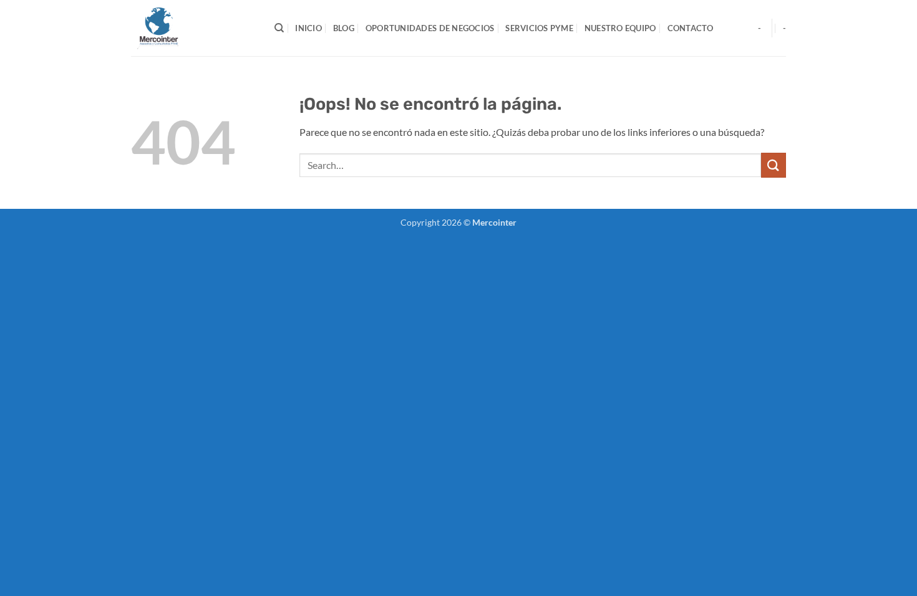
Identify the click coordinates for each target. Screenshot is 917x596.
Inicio (308, 28)
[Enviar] (773, 165)
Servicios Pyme (539, 28)
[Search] (279, 28)
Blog (343, 28)
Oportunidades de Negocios (430, 28)
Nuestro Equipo (620, 28)
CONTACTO (690, 28)
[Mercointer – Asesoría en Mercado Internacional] (193, 28)
